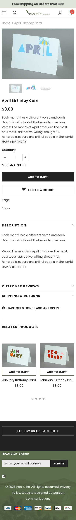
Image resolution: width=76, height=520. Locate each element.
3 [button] (40, 399)
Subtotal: (9, 165)
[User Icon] (60, 13)
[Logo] (38, 12)
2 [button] (36, 399)
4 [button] (43, 399)
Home (6, 23)
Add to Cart (19, 372)
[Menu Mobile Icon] (4, 13)
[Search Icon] (15, 13)
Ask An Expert (48, 308)
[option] (38, 54)
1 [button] (32, 399)
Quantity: (9, 150)
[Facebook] (3, 476)
